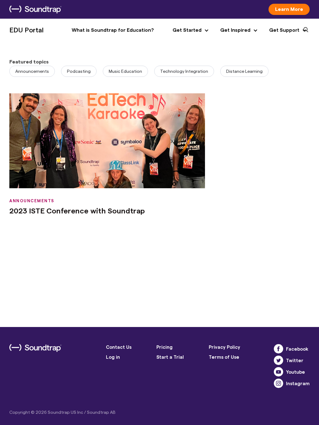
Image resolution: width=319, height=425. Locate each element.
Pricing (164, 347)
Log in (113, 357)
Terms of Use (224, 357)
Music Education (125, 71)
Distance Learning (244, 71)
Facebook (297, 349)
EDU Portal (26, 30)
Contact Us (118, 347)
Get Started (187, 30)
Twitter (294, 360)
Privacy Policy (224, 347)
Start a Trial (170, 357)
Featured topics (29, 61)
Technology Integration (184, 71)
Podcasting (79, 71)
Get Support (284, 30)
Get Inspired (235, 30)
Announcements (32, 71)
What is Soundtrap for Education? (113, 30)
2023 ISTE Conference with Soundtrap (77, 210)
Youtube (295, 372)
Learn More (289, 9)
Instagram (298, 383)
